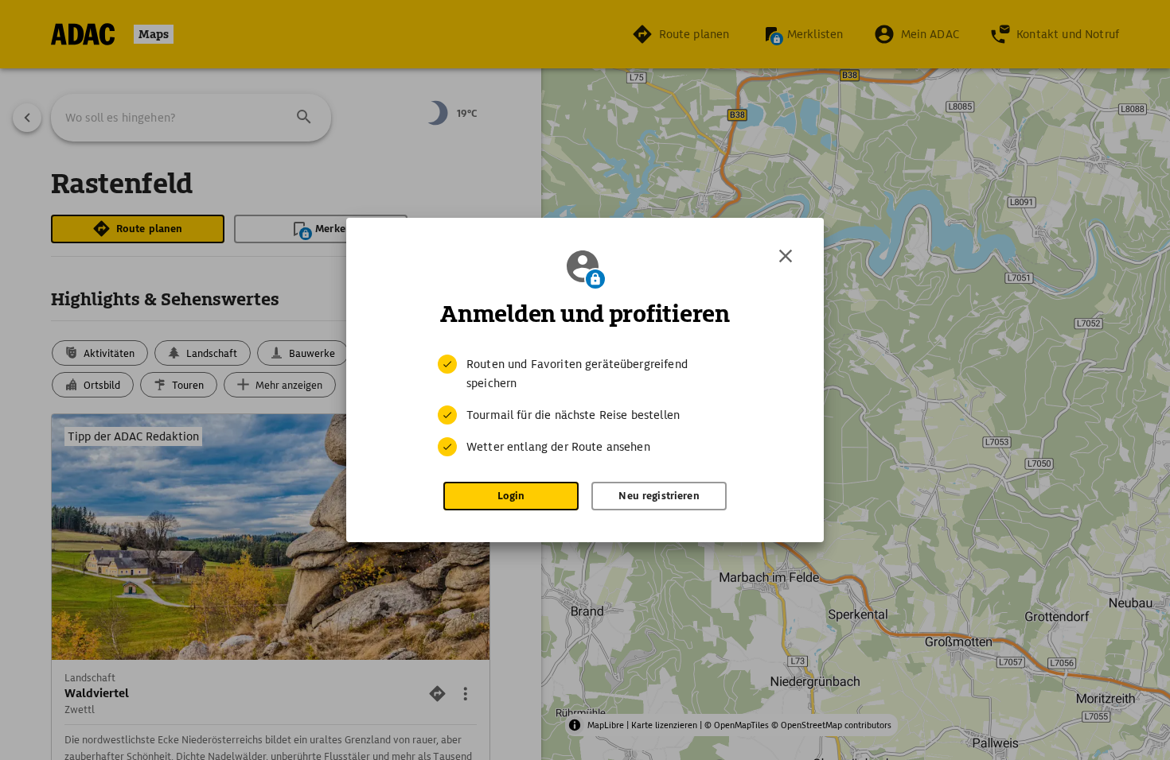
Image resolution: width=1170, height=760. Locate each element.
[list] (585, 405)
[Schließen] (785, 256)
